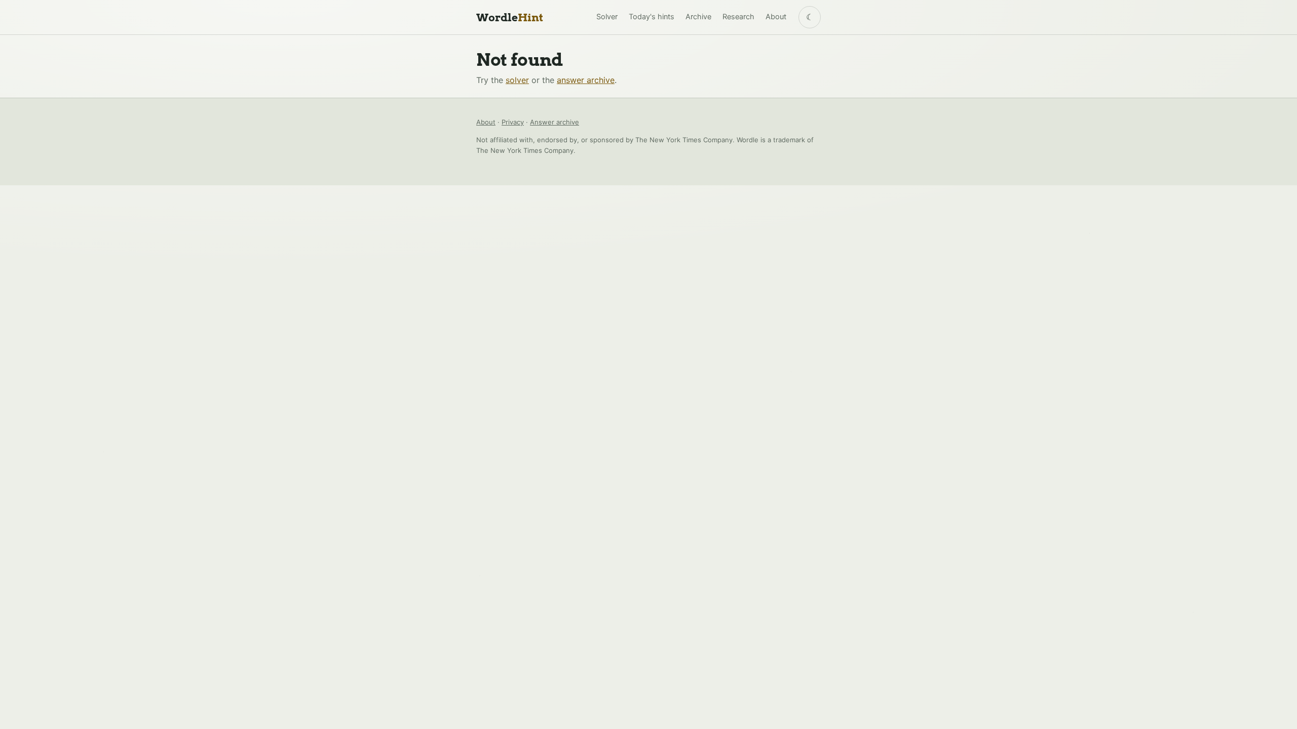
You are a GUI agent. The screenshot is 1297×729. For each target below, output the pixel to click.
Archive (698, 16)
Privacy (513, 122)
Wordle (509, 17)
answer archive (586, 80)
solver (517, 80)
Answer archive (554, 122)
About (776, 16)
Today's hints (651, 16)
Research (738, 16)
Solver (607, 16)
